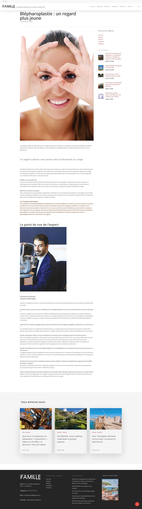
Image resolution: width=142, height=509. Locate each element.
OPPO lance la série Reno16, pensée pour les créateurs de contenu (83, 502)
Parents (100, 37)
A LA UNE (92, 6)
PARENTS (100, 6)
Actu (23, 432)
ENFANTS (107, 6)
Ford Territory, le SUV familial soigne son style (83, 492)
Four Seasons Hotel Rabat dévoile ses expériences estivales (83, 497)
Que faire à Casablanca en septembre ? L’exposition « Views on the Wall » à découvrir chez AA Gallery (84, 481)
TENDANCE (115, 6)
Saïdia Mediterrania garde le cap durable (82, 487)
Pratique (100, 44)
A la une (100, 35)
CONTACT (130, 6)
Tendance (101, 41)
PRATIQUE (123, 6)
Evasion (59, 432)
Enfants (100, 39)
